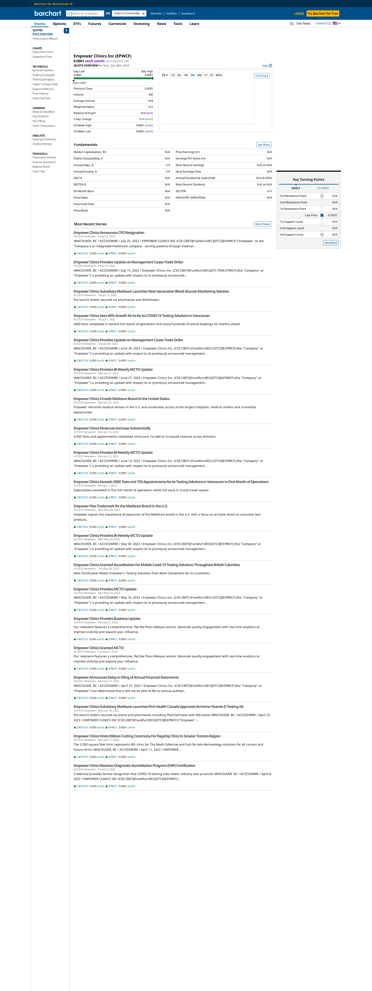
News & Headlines (44, 112)
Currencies (117, 23)
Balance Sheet (41, 166)
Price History (40, 93)
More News (262, 224)
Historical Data (42, 98)
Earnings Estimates (44, 139)
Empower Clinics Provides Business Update (107, 618)
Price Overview (43, 34)
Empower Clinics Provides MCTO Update (105, 589)
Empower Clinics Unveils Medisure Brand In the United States (121, 399)
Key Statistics (41, 116)
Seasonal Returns (43, 89)
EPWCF (112, 253)
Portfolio (171, 13)
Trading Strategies (44, 75)
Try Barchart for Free (323, 13)
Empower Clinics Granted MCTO (99, 648)
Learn (194, 23)
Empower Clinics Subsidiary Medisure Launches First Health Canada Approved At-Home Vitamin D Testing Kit (158, 706)
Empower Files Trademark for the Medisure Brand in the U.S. (121, 506)
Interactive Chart (43, 52)
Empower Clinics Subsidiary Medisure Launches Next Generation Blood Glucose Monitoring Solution (151, 291)
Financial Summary (44, 157)
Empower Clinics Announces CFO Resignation (109, 232)
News (161, 23)
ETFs (77, 23)
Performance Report (45, 38)
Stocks (39, 23)
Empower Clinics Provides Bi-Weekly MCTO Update (113, 369)
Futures (94, 23)
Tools (178, 23)
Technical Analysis (43, 79)
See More (264, 145)
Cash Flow (39, 171)
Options (59, 23)
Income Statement (44, 162)
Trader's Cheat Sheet (45, 84)
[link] (267, 65)
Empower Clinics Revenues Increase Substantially (112, 428)
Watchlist (156, 13)
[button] (336, 23)
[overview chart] (215, 104)
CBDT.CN (82, 253)
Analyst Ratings (42, 144)
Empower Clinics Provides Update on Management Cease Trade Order (128, 262)
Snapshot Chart (42, 57)
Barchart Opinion (43, 70)
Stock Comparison (44, 126)
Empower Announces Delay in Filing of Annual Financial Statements (126, 677)
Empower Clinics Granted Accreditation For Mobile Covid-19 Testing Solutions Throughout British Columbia (157, 565)
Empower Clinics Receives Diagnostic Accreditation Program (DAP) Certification (134, 765)
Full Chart (262, 75)
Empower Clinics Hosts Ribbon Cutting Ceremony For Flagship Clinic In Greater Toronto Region (147, 736)
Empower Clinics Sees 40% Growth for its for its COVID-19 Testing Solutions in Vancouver (142, 315)
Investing (142, 23)
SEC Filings (39, 121)
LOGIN (299, 13)
